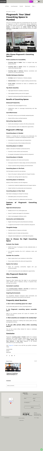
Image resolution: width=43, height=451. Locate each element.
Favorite (21, 6)
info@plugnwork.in (30, 415)
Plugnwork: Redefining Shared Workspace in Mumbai (12, 374)
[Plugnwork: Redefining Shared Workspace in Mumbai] (13, 367)
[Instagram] (23, 414)
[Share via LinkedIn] (11, 355)
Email (25, 398)
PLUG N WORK (3, 1)
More (33, 6)
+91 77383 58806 (25, 415)
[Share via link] (14, 355)
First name (26, 394)
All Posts (7, 6)
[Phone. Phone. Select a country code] (35, 400)
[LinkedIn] (28, 414)
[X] (26, 414)
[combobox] (32, 404)
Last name (35, 394)
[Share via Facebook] (6, 355)
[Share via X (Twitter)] (9, 355)
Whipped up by (36, 417)
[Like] (41, 449)
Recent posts (27, 6)
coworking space (14, 6)
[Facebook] (25, 414)
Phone (34, 398)
